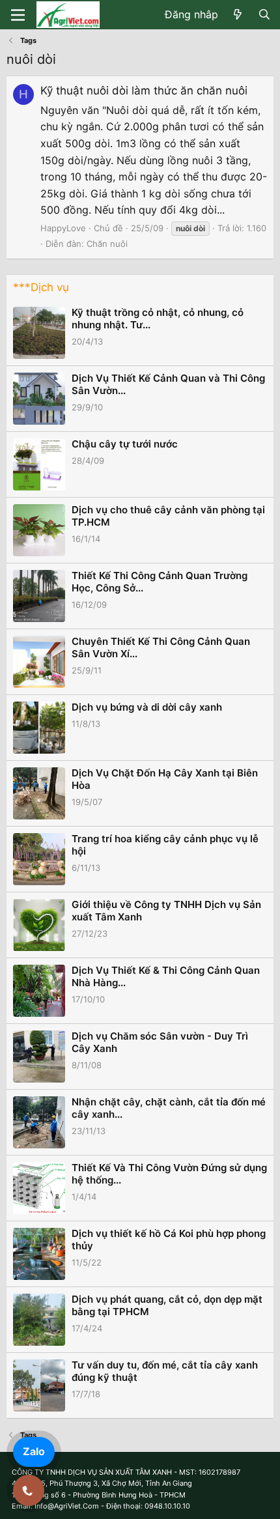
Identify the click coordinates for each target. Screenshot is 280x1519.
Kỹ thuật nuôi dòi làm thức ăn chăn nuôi (143, 90)
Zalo (34, 1451)
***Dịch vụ (41, 287)
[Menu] (18, 15)
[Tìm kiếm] (264, 15)
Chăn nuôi (107, 243)
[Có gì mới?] (238, 15)
